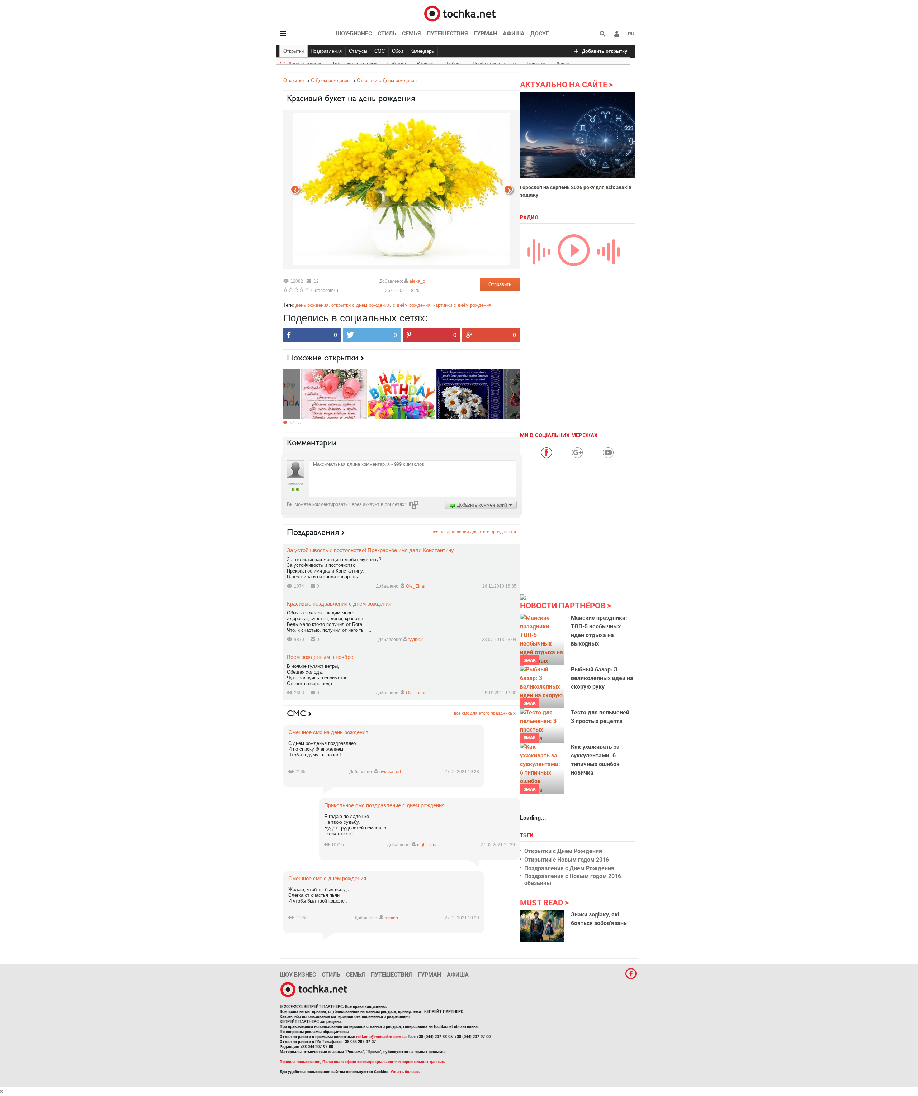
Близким (536, 62)
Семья (411, 33)
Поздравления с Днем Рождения (569, 868)
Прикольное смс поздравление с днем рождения (384, 805)
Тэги (527, 835)
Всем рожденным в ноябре (320, 657)
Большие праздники (355, 62)
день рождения (311, 305)
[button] (617, 33)
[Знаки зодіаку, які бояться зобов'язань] (542, 926)
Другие (563, 62)
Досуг (539, 33)
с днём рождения (411, 305)
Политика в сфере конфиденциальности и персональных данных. (383, 1061)
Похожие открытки (322, 358)
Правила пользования (300, 1061)
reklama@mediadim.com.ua (381, 1036)
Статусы (358, 51)
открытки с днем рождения (360, 305)
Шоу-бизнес (354, 33)
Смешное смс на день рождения (328, 732)
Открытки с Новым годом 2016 (566, 859)
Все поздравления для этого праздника (472, 532)
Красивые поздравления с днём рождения (339, 603)
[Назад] (508, 189)
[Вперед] (294, 189)
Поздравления (326, 51)
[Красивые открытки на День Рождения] (334, 393)
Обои (397, 51)
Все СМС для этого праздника (483, 713)
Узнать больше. (405, 1071)
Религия (425, 62)
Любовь (453, 62)
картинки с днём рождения (462, 305)
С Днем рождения (303, 62)
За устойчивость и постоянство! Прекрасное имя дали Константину (370, 550)
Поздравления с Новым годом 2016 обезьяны (572, 879)
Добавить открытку (604, 51)
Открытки (293, 51)
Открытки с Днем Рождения (563, 851)
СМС (379, 51)
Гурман (485, 33)
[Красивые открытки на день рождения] (469, 393)
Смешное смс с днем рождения (327, 878)
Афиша (514, 33)
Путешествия (447, 33)
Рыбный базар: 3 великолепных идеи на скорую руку (602, 678)
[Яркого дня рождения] (401, 393)
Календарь (422, 51)
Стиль (387, 33)
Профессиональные (494, 62)
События (396, 62)
